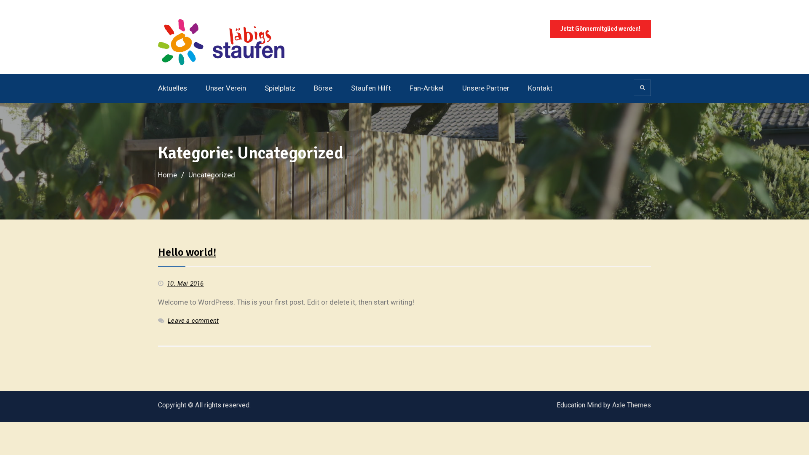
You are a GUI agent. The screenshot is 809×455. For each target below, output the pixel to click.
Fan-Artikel (427, 88)
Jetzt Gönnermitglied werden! (600, 28)
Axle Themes (631, 405)
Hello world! (187, 252)
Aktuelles (172, 88)
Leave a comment (193, 320)
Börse (323, 88)
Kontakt (540, 88)
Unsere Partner (485, 88)
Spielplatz (280, 88)
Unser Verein (226, 88)
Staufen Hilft (371, 88)
